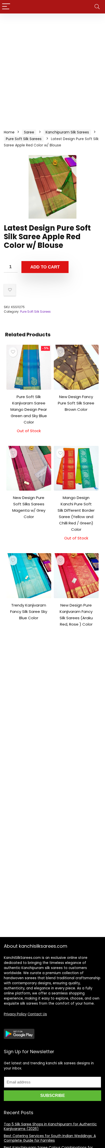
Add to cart (45, 267)
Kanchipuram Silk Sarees (67, 132)
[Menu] (6, 6)
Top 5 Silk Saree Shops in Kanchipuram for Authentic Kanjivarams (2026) (50, 1126)
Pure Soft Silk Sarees (24, 138)
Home (9, 132)
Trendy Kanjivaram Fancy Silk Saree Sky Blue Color (28, 611)
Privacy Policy (15, 1014)
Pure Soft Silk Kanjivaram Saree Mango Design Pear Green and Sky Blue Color (28, 409)
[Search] (97, 6)
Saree (29, 132)
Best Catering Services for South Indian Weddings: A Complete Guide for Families (50, 1138)
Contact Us (37, 1014)
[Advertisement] (52, 68)
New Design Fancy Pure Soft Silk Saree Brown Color (76, 403)
